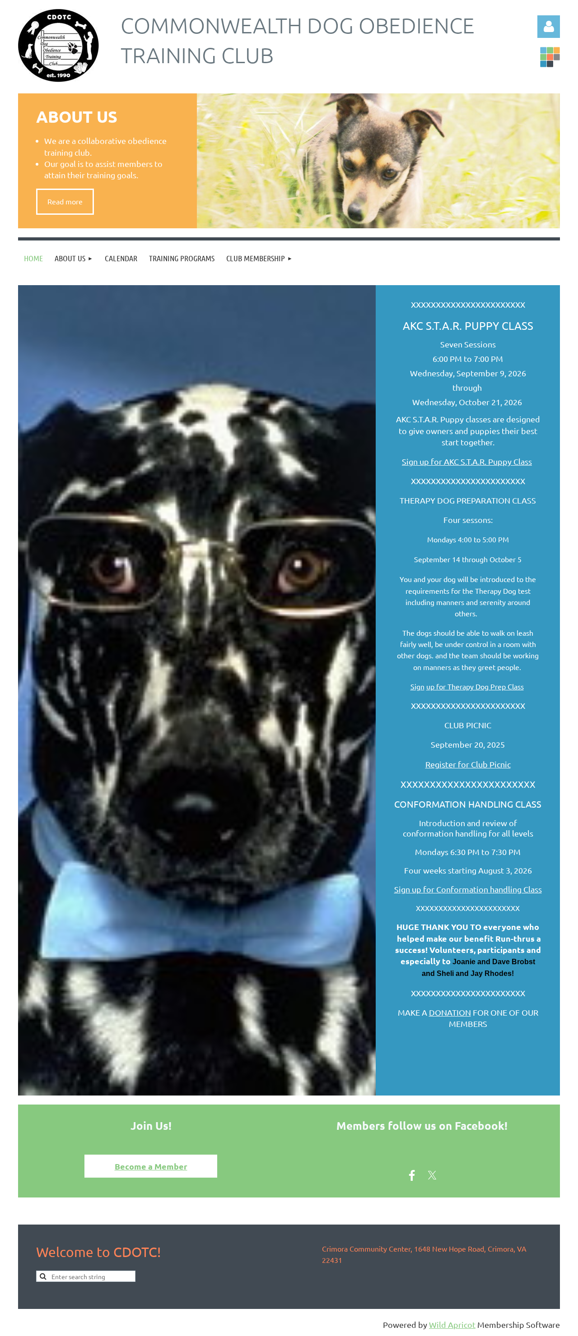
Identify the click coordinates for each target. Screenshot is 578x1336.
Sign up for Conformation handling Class (468, 889)
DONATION (450, 1012)
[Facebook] (412, 1175)
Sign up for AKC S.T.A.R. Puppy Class (467, 461)
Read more (65, 201)
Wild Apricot (452, 1324)
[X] (432, 1175)
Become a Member (151, 1166)
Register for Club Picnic (468, 764)
